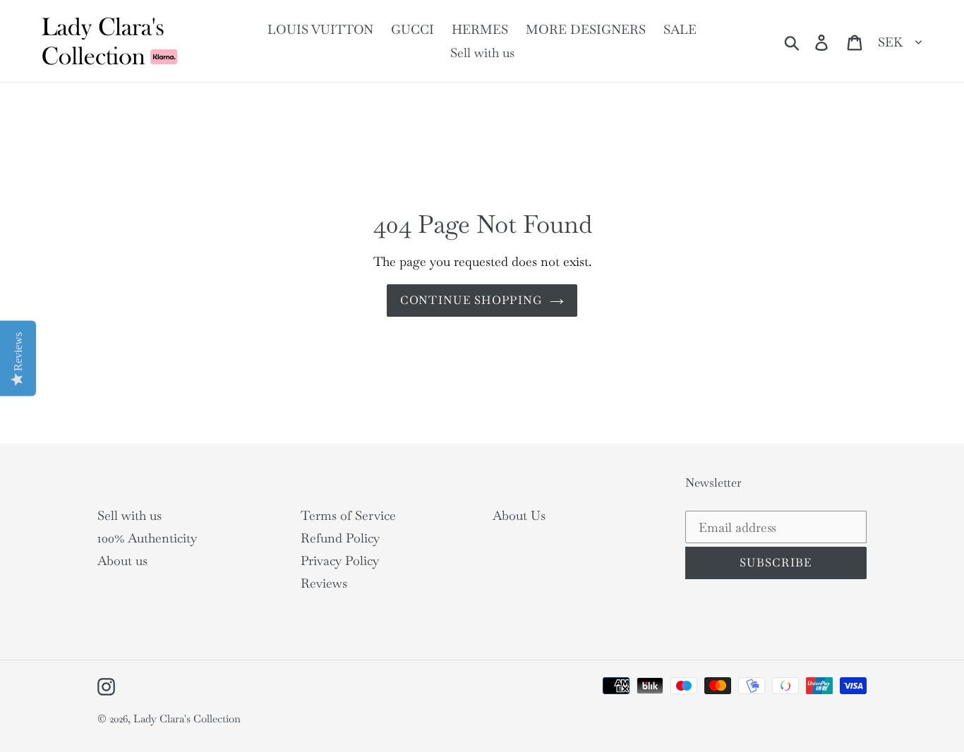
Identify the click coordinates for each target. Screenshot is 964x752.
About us (122, 560)
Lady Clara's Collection (187, 718)
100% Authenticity (147, 538)
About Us (519, 515)
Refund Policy (340, 538)
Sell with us (129, 515)
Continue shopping (471, 300)
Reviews (324, 583)
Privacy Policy (340, 560)
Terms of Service (348, 515)
